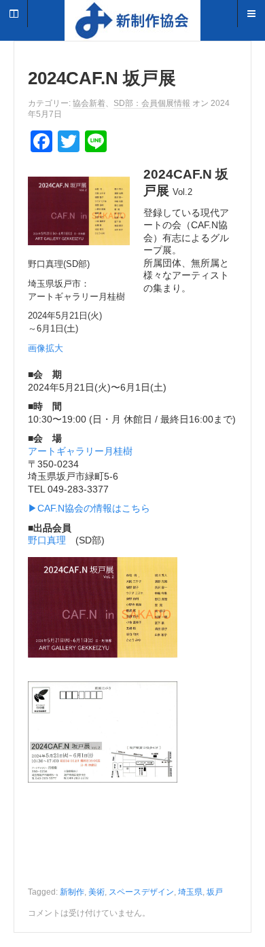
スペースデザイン (141, 892)
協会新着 (89, 103)
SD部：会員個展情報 (151, 103)
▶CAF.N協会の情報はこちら (89, 508)
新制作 (72, 892)
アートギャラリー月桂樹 (80, 451)
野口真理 (47, 540)
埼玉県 (190, 892)
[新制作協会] (132, 27)
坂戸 (215, 892)
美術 (96, 892)
